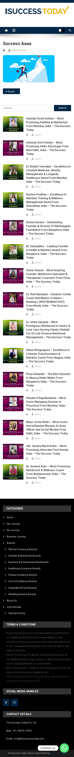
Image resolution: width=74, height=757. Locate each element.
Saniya (37, 135)
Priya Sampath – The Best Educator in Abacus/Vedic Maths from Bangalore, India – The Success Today (48, 379)
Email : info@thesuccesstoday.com (25, 738)
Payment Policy (16, 613)
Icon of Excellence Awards (22, 581)
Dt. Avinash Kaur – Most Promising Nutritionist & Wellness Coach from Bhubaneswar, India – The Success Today (48, 472)
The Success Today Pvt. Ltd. (21, 722)
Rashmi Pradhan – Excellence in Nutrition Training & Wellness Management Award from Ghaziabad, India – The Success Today (46, 202)
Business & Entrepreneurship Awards (28, 562)
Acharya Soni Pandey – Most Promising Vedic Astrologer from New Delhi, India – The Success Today (47, 148)
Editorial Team (19, 50)
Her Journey (13, 523)
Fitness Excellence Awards (22, 574)
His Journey (13, 530)
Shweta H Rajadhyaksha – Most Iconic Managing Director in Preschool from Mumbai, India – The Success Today (46, 403)
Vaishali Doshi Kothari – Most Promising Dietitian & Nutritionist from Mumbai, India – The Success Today (48, 124)
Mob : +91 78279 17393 (19, 730)
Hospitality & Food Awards (22, 587)
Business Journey (16, 536)
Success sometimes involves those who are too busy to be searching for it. (14, 91)
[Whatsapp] (64, 748)
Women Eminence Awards (22, 549)
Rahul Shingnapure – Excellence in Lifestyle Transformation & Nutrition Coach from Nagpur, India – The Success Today (48, 355)
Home (10, 517)
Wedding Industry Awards (22, 594)
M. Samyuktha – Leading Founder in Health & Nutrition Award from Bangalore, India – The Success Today (47, 252)
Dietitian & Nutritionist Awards (24, 555)
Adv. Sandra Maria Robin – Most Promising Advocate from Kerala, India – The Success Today (47, 449)
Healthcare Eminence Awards (24, 568)
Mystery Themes (58, 753)
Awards (11, 543)
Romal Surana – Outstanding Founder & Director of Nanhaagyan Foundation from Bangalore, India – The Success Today (48, 228)
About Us (12, 600)
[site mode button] (61, 30)
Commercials (14, 607)
